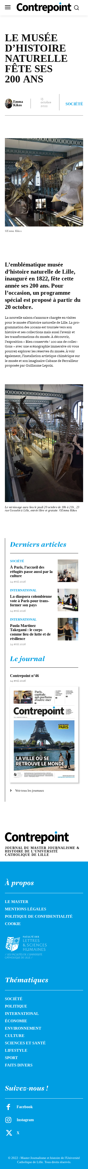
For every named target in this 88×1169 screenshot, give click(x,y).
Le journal (27, 658)
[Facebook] (25, 125)
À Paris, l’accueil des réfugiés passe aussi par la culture (31, 571)
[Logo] (30, 947)
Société (74, 104)
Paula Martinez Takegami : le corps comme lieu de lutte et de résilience (30, 632)
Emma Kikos (18, 103)
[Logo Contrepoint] (44, 7)
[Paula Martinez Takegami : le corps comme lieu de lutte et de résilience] (68, 629)
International (23, 590)
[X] (36, 125)
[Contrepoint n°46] (44, 735)
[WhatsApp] (59, 125)
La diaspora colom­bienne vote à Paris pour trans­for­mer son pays (31, 600)
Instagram (25, 1120)
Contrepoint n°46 (24, 676)
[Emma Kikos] (8, 103)
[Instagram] (8, 1119)
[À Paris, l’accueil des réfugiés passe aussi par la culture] (68, 570)
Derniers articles (38, 544)
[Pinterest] (48, 125)
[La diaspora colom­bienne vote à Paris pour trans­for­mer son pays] (68, 600)
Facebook (25, 1107)
